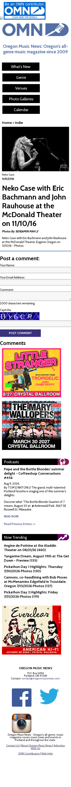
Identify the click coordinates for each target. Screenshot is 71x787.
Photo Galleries (21, 99)
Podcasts (11, 462)
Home (7, 123)
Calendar (21, 109)
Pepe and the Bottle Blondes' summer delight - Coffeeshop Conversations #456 (34, 473)
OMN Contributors (28, 753)
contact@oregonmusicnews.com (40, 678)
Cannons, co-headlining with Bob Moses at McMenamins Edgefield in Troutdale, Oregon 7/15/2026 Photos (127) (35, 581)
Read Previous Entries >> (19, 524)
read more (11, 516)
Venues (21, 88)
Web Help (47, 753)
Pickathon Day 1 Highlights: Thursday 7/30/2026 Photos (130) (33, 569)
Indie (19, 123)
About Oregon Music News (36, 745)
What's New (20, 66)
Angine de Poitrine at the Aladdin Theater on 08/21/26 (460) (30, 547)
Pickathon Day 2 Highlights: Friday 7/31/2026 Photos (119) (31, 594)
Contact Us (12, 745)
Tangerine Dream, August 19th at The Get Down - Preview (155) (36, 558)
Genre (21, 77)
